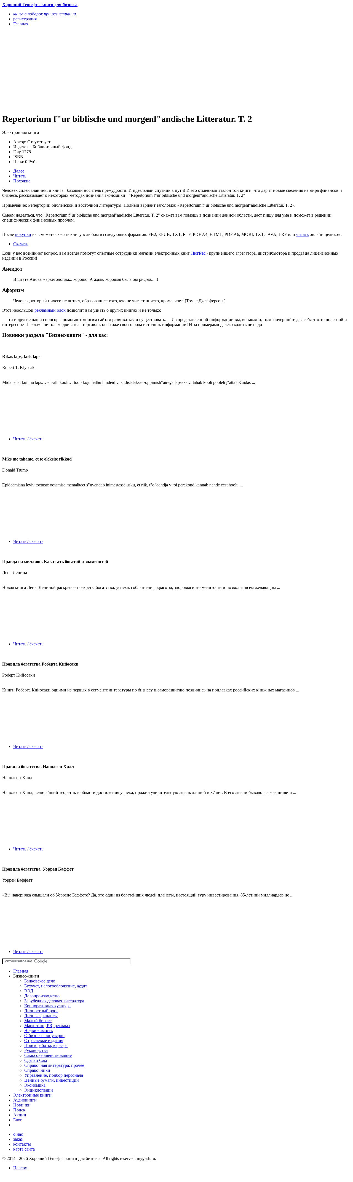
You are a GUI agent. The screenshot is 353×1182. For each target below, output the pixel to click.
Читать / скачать (28, 439)
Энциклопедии (38, 1090)
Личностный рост (41, 1010)
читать (302, 234)
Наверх (20, 1167)
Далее (18, 171)
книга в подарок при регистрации (44, 14)
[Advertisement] (124, 69)
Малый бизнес (38, 1020)
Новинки (22, 1105)
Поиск (19, 1110)
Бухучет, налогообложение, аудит (55, 986)
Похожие (21, 181)
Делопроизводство (42, 995)
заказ (18, 1139)
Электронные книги (32, 1095)
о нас (18, 1134)
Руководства (36, 1050)
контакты (22, 1144)
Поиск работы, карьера (46, 1045)
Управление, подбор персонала (53, 1075)
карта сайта (24, 1149)
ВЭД (28, 991)
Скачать (20, 243)
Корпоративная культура (47, 1005)
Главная (20, 971)
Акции (19, 1115)
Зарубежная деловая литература (54, 1000)
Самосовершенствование (48, 1055)
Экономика (35, 1085)
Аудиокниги (25, 1100)
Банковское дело (39, 981)
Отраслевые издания (43, 1040)
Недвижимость (38, 1030)
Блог (17, 1120)
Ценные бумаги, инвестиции (51, 1080)
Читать (19, 176)
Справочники (37, 1070)
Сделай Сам (35, 1060)
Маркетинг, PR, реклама (47, 1025)
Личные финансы (41, 1015)
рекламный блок (50, 310)
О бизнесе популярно (44, 1035)
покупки (23, 234)
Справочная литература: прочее (54, 1065)
